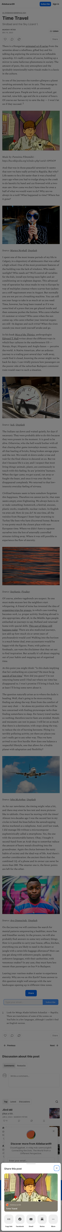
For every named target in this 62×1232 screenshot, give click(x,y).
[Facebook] (20, 1219)
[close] (56, 1168)
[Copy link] (8, 1219)
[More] (53, 1219)
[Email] (31, 1219)
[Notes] (42, 1219)
